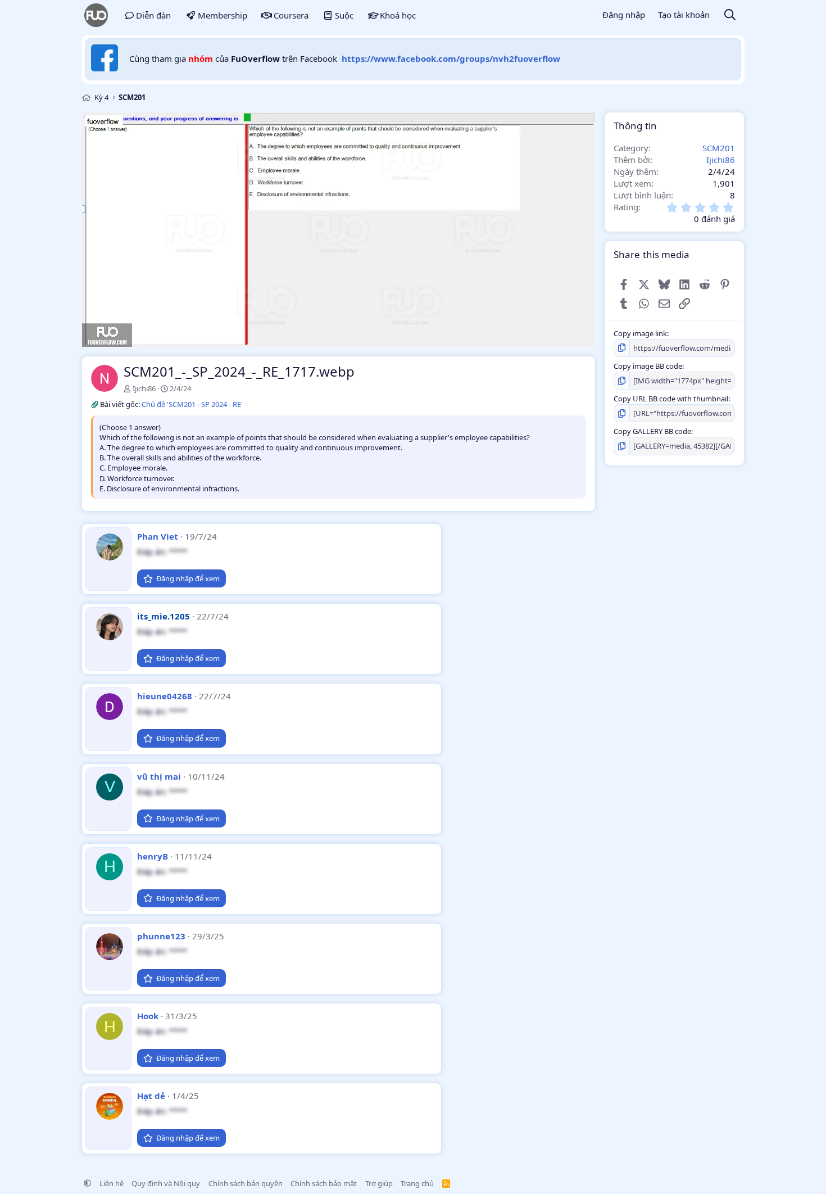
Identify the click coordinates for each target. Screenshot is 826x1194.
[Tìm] (730, 15)
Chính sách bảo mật (324, 1183)
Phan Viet (157, 536)
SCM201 (718, 147)
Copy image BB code (648, 366)
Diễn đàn (153, 15)
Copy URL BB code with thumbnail (671, 399)
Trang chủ (417, 1183)
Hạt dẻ (151, 1095)
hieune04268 (164, 696)
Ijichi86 (144, 388)
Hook (147, 1015)
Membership (222, 15)
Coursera (291, 15)
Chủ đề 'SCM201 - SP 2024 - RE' (192, 404)
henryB (152, 856)
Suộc (344, 15)
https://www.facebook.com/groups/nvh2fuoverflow (451, 58)
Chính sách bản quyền (245, 1183)
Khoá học (398, 15)
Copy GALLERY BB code (652, 431)
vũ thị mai (159, 776)
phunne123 (161, 936)
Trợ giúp (379, 1183)
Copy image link (640, 333)
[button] (87, 1183)
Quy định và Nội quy (165, 1183)
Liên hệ (111, 1183)
